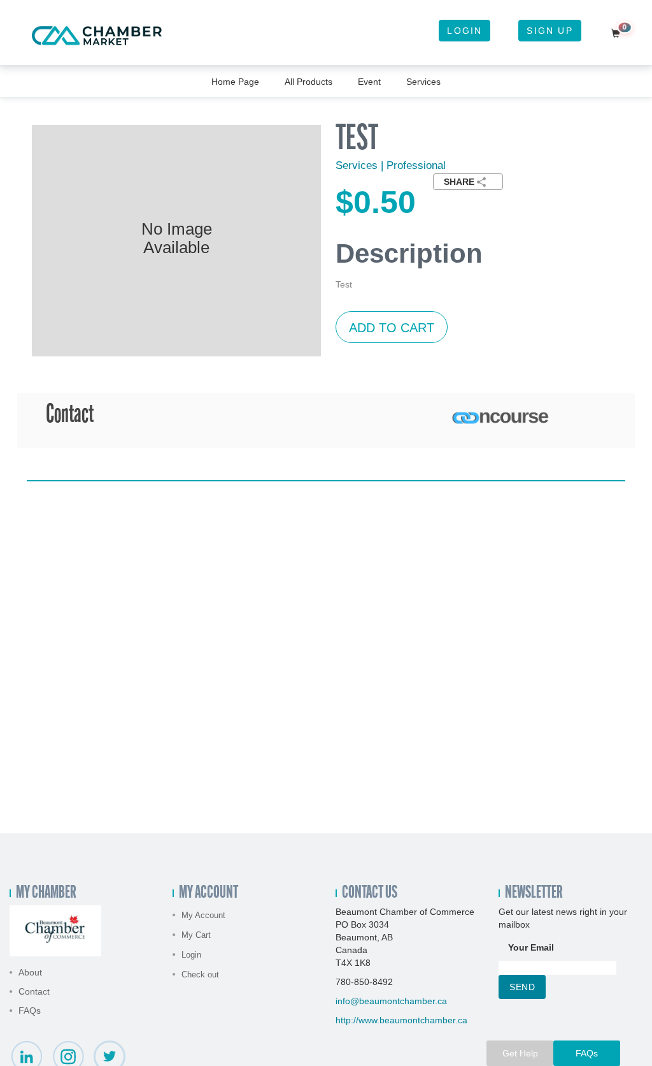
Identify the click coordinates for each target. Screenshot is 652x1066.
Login (464, 31)
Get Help (520, 1053)
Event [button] (369, 82)
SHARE (459, 182)
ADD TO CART (391, 328)
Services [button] (423, 82)
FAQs (29, 1010)
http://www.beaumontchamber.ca (401, 1020)
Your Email (531, 947)
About (30, 972)
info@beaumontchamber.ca (391, 1001)
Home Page (235, 82)
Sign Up (549, 31)
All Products (308, 82)
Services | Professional (391, 165)
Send (522, 987)
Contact (34, 991)
